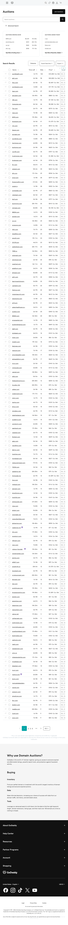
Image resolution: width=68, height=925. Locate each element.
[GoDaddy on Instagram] (13, 892)
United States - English (10, 884)
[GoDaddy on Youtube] (35, 892)
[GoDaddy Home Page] (10, 872)
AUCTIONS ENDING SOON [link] (13, 34)
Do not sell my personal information (34, 906)
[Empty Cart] (60, 3)
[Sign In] (57, 2)
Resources (7, 841)
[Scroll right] (63, 68)
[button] (47, 63)
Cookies (44, 903)
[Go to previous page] (20, 728)
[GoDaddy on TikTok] (20, 892)
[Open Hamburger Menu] (7, 2)
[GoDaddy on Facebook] (5, 892)
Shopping (7, 866)
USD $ (61, 884)
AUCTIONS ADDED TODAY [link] (52, 34)
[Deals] (49, 2)
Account (6, 858)
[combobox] (31, 19)
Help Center (8, 833)
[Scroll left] (60, 68)
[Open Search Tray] (45, 2)
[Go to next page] (41, 728)
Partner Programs (10, 850)
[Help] (53, 2)
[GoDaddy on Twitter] (27, 892)
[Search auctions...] (62, 19)
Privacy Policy (33, 903)
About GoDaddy (10, 825)
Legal (23, 903)
